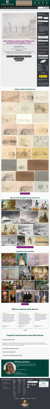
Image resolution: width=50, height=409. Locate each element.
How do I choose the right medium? (9, 352)
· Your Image (19, 382)
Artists (8, 7)
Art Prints (4, 7)
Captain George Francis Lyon (19, 46)
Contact (35, 7)
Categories (12, 7)
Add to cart (43, 76)
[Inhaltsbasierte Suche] (46, 8)
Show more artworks (25, 304)
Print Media (26, 7)
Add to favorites (19, 56)
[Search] (44, 8)
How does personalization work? (9, 339)
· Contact (14, 383)
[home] (2, 8)
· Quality (19, 386)
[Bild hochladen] (48, 8)
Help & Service (31, 7)
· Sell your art (19, 383)
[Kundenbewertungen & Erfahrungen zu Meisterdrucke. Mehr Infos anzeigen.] (44, 383)
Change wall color (28, 56)
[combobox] (43, 21)
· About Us (14, 396)
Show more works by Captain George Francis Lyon (25, 247)
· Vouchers (19, 390)
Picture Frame (20, 7)
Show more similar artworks (25, 193)
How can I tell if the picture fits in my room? (11, 348)
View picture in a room (19, 58)
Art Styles (16, 7)
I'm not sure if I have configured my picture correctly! (12, 355)
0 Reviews (21, 60)
